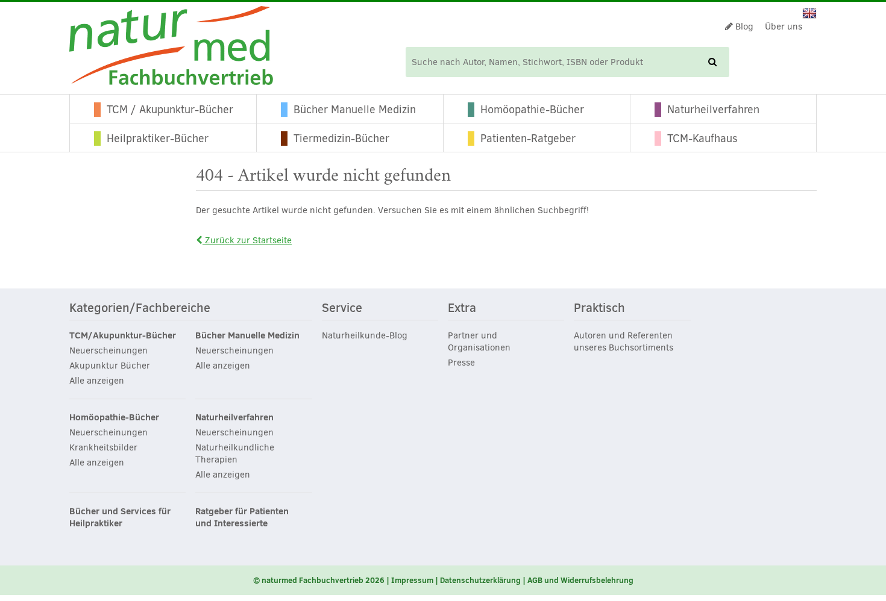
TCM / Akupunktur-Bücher (170, 109)
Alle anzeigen (96, 381)
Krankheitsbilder (103, 447)
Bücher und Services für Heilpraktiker (120, 517)
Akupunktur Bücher (109, 366)
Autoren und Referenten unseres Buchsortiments (623, 341)
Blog (743, 26)
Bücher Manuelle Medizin (355, 109)
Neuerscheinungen (108, 350)
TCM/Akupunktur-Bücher (122, 335)
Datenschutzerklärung (480, 580)
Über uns (783, 26)
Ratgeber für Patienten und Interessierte (242, 517)
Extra (462, 308)
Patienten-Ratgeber (528, 138)
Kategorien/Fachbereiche (139, 308)
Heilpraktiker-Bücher (158, 138)
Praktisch (599, 308)
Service (342, 308)
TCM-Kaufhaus (702, 138)
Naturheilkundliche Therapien (234, 453)
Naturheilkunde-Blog (364, 335)
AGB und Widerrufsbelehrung (580, 580)
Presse (461, 363)
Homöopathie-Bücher (532, 109)
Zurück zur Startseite (247, 240)
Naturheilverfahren (713, 109)
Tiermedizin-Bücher (341, 138)
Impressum (412, 580)
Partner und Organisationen (479, 341)
